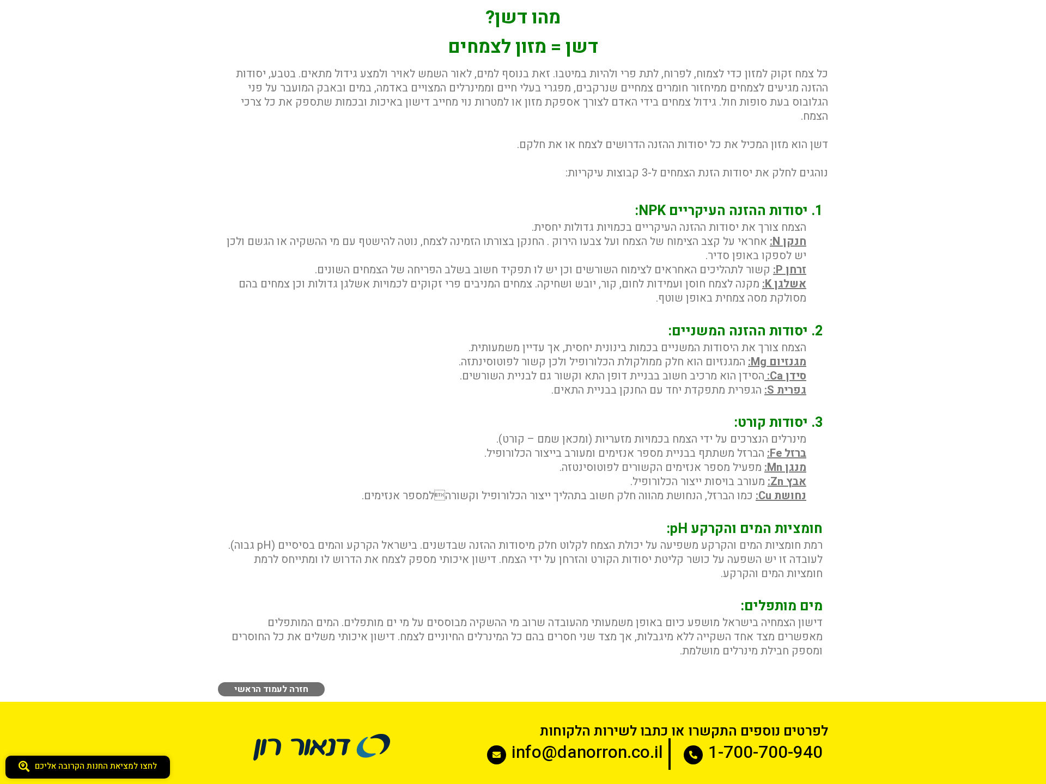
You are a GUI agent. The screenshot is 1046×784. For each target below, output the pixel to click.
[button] (87, 767)
